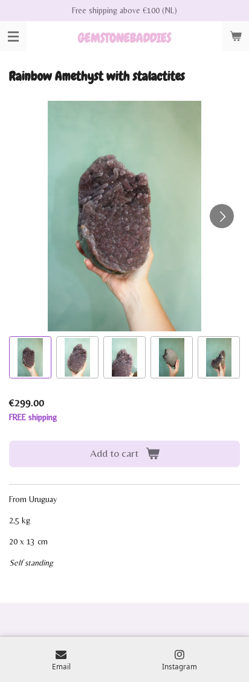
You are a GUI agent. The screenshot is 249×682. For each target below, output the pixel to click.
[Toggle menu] (13, 36)
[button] (30, 357)
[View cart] (235, 36)
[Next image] (222, 216)
